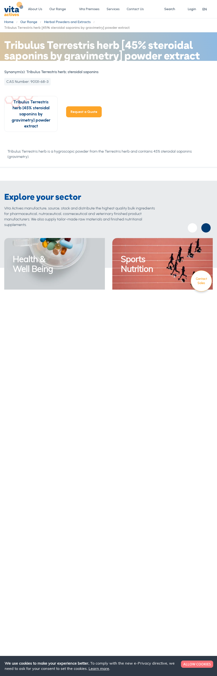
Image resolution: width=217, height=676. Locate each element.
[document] (109, 666)
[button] (207, 9)
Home (9, 22)
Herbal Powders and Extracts (68, 22)
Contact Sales (201, 281)
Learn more (99, 668)
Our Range (29, 22)
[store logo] (13, 9)
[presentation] (206, 228)
